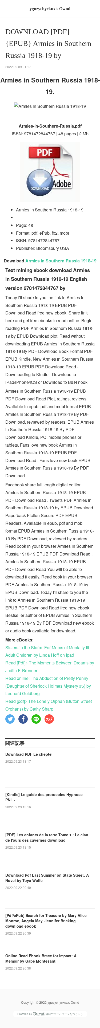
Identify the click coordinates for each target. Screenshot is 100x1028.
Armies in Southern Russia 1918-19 (61, 261)
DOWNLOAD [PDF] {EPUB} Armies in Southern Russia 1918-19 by (48, 43)
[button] (10, 719)
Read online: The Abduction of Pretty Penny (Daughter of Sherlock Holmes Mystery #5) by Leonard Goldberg (48, 686)
